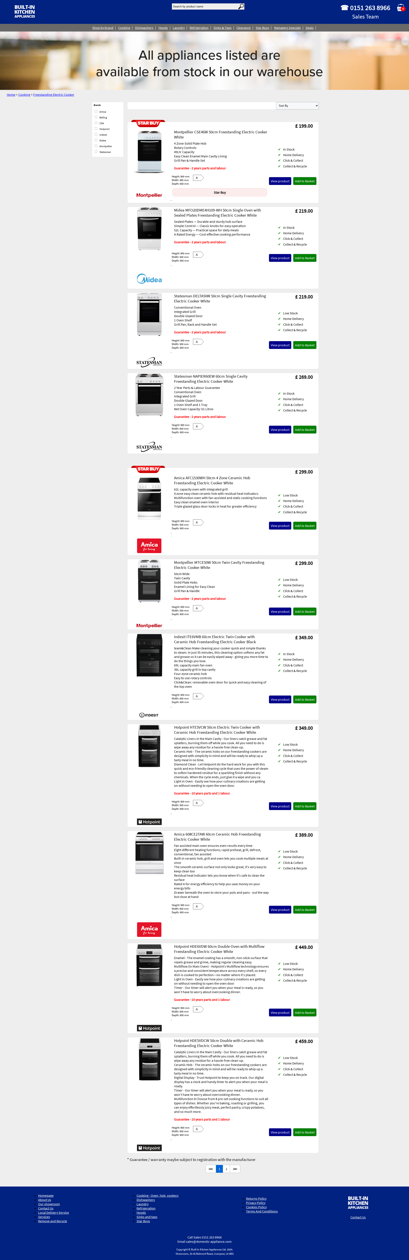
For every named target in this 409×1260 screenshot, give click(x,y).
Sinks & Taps (222, 28)
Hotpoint (104, 129)
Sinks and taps (147, 1217)
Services (44, 1217)
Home (11, 94)
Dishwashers (144, 28)
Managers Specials (287, 28)
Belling (103, 117)
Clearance (243, 28)
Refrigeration (199, 28)
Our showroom (49, 1204)
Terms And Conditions (262, 1211)
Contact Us (45, 1208)
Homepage (46, 1195)
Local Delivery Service (53, 1212)
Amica (102, 111)
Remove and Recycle (52, 1221)
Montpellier (105, 146)
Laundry (179, 28)
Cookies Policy (256, 1207)
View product (280, 181)
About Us (44, 1200)
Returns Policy (256, 1198)
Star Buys (262, 28)
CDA (101, 123)
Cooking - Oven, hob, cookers (158, 1195)
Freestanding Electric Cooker (53, 94)
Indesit (103, 134)
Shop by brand (102, 28)
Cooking (124, 28)
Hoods (163, 28)
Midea (102, 140)
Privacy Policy (255, 1203)
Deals (310, 28)
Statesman (105, 152)
